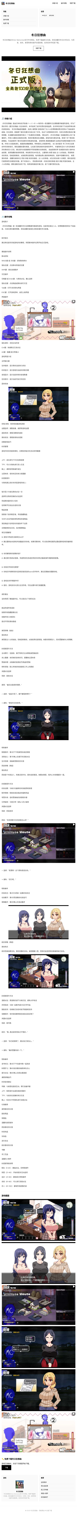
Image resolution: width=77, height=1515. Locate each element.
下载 (6, 1468)
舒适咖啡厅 (44, 1497)
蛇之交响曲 (44, 1489)
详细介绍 (55, 3)
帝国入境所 (44, 1493)
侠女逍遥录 (44, 1486)
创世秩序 (44, 1482)
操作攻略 (64, 3)
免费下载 (72, 3)
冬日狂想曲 (10, 3)
